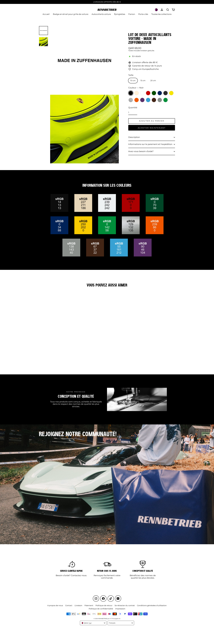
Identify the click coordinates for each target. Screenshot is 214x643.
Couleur (136, 88)
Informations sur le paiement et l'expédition (150, 144)
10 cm (133, 80)
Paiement (88, 605)
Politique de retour (104, 605)
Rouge (148, 93)
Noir (130, 93)
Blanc (142, 93)
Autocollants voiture (101, 14)
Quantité (132, 107)
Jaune (171, 93)
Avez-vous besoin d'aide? (140, 151)
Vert (153, 93)
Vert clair (165, 100)
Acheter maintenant (152, 128)
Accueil (46, 14)
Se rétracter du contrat (125, 605)
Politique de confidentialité (101, 609)
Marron (153, 100)
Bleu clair (148, 100)
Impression (120, 609)
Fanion (131, 14)
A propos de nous (55, 605)
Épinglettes (119, 14)
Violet (142, 100)
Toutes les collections (161, 14)
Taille (130, 75)
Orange (136, 100)
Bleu (159, 93)
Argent (130, 100)
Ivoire (136, 93)
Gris (159, 100)
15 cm (142, 80)
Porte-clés (143, 14)
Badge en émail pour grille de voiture (70, 14)
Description (134, 137)
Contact (68, 605)
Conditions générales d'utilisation (152, 605)
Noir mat (165, 93)
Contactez (76, 575)
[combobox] (93, 623)
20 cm (153, 80)
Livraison (78, 605)
